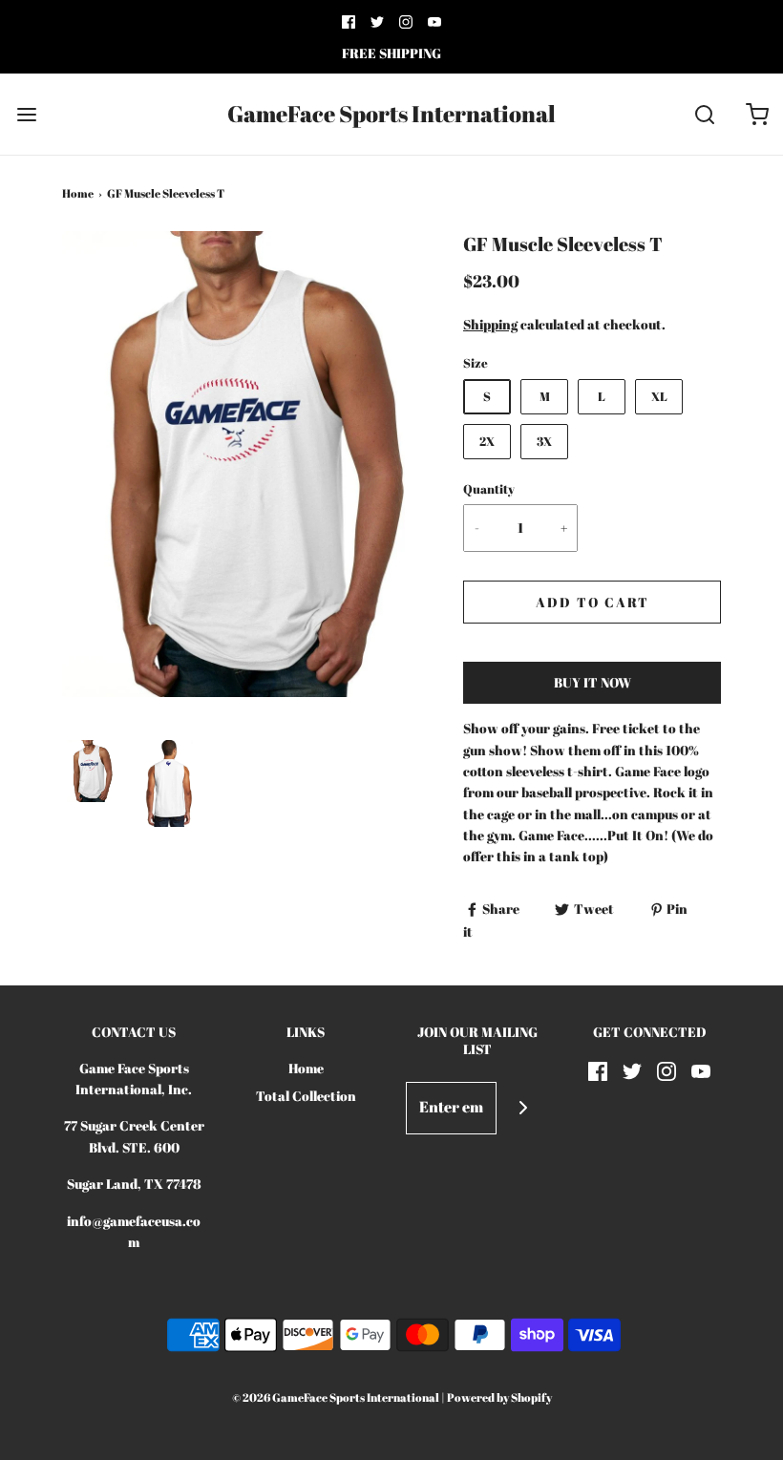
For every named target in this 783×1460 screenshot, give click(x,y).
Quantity (489, 489)
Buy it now (592, 682)
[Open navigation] (26, 114)
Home (78, 193)
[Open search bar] (704, 114)
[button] (91, 771)
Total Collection (306, 1096)
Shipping (490, 324)
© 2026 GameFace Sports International (335, 1397)
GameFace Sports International (391, 114)
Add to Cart (592, 602)
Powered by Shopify (499, 1397)
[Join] (523, 1108)
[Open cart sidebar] (756, 114)
